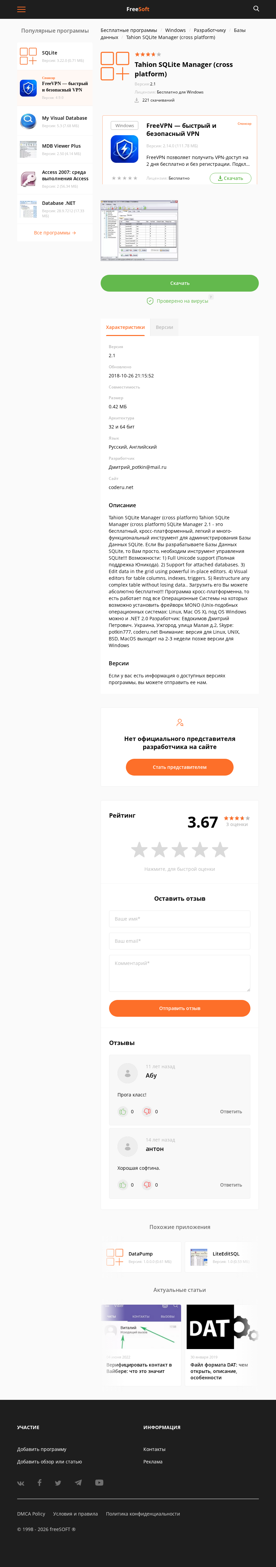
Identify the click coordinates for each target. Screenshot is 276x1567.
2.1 (145, 84)
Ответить (231, 1111)
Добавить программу (41, 1449)
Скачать (179, 283)
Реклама (153, 1461)
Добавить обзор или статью (49, 1461)
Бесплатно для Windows (180, 92)
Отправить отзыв (179, 1008)
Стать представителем (180, 767)
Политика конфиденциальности (143, 1513)
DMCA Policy (31, 1513)
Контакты (154, 1449)
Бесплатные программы (129, 30)
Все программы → (55, 232)
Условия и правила (75, 1513)
